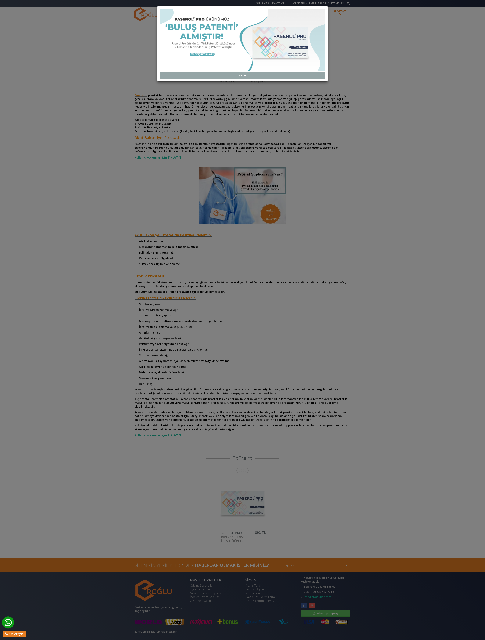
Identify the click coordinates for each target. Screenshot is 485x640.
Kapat (242, 75)
